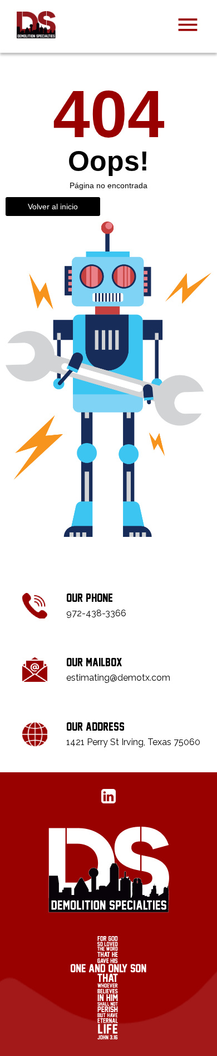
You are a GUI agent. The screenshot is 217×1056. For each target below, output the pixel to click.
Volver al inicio (53, 206)
